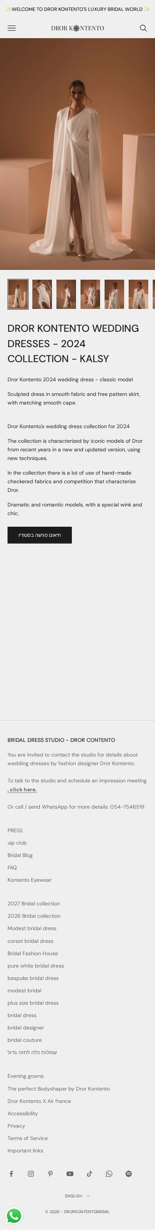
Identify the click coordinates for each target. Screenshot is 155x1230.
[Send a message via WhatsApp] (14, 1216)
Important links (25, 1150)
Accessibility (23, 1113)
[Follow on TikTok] (89, 1174)
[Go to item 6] (138, 294)
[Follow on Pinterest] (50, 1174)
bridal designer (26, 1027)
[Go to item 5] (114, 294)
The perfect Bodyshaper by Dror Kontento (59, 1088)
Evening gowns (26, 1076)
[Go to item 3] (66, 294)
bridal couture (25, 1040)
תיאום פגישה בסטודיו (39, 535)
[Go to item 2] (42, 294)
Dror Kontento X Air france (39, 1101)
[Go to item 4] (90, 294)
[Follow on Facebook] (11, 1174)
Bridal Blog (20, 855)
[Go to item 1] (18, 294)
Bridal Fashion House (33, 953)
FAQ (12, 867)
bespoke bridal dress (33, 978)
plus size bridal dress (33, 1002)
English (73, 1196)
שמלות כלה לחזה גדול (32, 1052)
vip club (17, 842)
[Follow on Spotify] (128, 1174)
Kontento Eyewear (30, 879)
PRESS (15, 830)
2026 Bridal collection (34, 915)
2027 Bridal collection (34, 903)
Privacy (16, 1125)
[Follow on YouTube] (70, 1174)
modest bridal (24, 990)
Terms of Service (28, 1138)
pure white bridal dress (36, 965)
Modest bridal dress (32, 928)
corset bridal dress (30, 941)
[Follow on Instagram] (31, 1174)
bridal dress (22, 1015)
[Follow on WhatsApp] (109, 1174)
